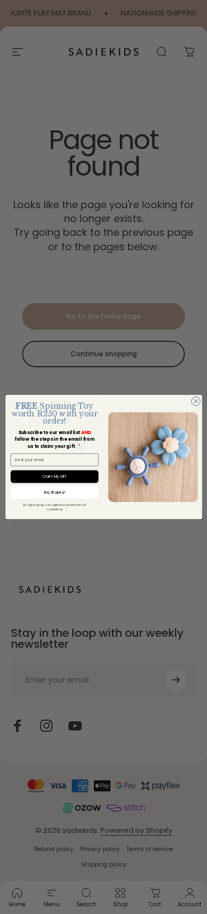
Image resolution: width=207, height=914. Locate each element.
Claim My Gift (54, 476)
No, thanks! (54, 492)
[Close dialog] (195, 401)
